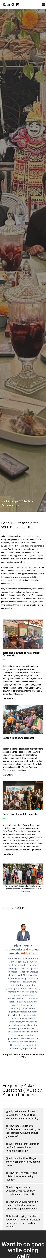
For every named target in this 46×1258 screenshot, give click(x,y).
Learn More (8, 699)
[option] (23, 878)
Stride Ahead (28, 953)
